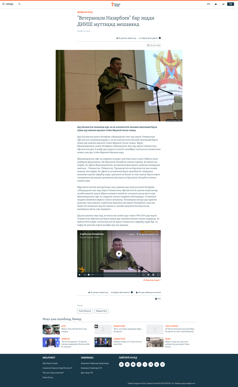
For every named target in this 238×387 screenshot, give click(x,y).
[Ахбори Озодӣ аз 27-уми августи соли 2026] (103, 342)
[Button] (126, 38)
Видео (168, 339)
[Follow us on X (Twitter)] (145, 364)
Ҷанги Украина (171, 326)
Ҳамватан (65, 339)
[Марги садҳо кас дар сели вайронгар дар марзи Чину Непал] (155, 342)
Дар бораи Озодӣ (50, 364)
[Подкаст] (162, 364)
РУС (208, 4)
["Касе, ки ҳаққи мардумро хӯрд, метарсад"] (103, 329)
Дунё (63, 326)
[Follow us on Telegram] (150, 364)
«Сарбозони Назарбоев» (92, 234)
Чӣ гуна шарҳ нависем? (53, 373)
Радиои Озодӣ (93, 237)
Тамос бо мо (48, 378)
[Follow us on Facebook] (127, 364)
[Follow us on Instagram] (139, 364)
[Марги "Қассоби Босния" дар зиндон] (51, 329)
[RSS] (156, 364)
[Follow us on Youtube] (133, 364)
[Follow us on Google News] (121, 364)
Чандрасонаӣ (119, 326)
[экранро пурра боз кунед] (158, 274)
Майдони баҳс (85, 12)
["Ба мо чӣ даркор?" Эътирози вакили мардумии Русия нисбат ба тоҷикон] (51, 342)
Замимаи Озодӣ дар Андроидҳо (95, 364)
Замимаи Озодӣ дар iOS (91, 368)
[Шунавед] (223, 4)
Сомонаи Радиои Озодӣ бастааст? (57, 368)
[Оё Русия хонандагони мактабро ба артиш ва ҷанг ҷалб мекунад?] (155, 329)
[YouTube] (216, 4)
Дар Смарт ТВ (87, 373)
